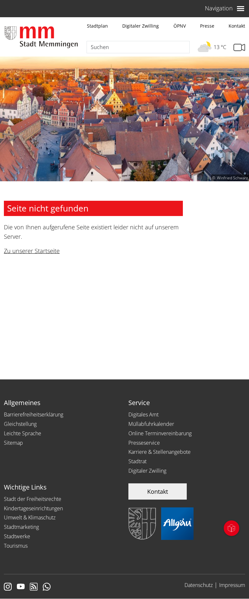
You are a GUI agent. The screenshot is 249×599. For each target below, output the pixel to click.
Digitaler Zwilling (140, 26)
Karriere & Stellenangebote (159, 451)
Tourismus (16, 545)
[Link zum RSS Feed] (34, 587)
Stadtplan (97, 26)
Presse (207, 26)
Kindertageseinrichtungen (33, 508)
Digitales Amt (143, 414)
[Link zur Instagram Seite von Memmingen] (8, 587)
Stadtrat (137, 461)
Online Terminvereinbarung (160, 433)
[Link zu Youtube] (21, 587)
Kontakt (237, 26)
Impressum (232, 585)
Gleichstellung (20, 423)
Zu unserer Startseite (32, 251)
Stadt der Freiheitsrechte (32, 499)
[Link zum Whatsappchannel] (47, 587)
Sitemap (13, 442)
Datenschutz (198, 585)
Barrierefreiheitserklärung (33, 414)
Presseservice (144, 442)
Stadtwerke (17, 536)
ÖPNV (179, 26)
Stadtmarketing (21, 526)
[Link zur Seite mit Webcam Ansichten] (239, 48)
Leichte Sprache (22, 433)
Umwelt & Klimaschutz (29, 517)
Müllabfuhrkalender (151, 423)
